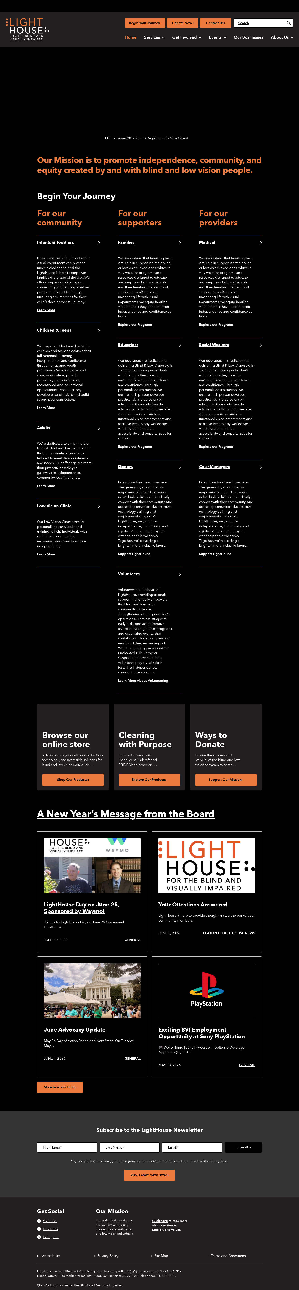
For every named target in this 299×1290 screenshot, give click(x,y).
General (133, 939)
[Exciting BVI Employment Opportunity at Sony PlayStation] (206, 990)
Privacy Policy (108, 1256)
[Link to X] (225, 5)
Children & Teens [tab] (54, 330)
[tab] (243, 5)
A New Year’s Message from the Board (126, 814)
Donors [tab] (125, 467)
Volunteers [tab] (129, 574)
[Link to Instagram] (219, 5)
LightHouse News (238, 933)
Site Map (161, 1256)
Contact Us (215, 22)
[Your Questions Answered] (206, 865)
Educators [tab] (128, 345)
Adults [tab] (43, 428)
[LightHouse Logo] (27, 29)
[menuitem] (130, 37)
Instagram (51, 1237)
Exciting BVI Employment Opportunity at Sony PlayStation (201, 1033)
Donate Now (183, 22)
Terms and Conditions (228, 1256)
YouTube (50, 1221)
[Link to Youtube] (207, 5)
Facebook (50, 1229)
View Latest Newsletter (148, 1175)
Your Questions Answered (193, 905)
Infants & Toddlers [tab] (55, 242)
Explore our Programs (135, 324)
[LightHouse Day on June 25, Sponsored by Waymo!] (92, 865)
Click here (160, 1221)
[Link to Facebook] (213, 5)
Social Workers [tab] (214, 345)
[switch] (275, 5)
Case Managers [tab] (214, 467)
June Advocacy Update (75, 1030)
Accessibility (50, 1256)
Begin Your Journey (145, 22)
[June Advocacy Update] (92, 990)
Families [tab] (126, 242)
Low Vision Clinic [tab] (54, 506)
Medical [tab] (207, 242)
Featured (212, 933)
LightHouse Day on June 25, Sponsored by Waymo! (82, 908)
